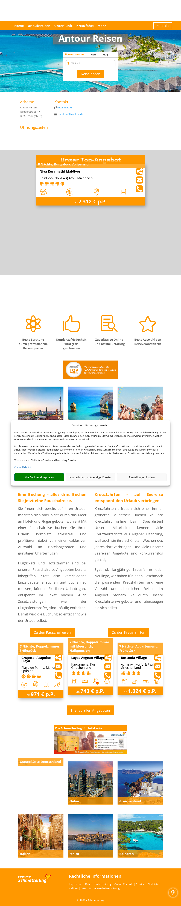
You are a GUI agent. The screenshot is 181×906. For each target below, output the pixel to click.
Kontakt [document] (61, 102)
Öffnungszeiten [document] (34, 127)
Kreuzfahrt (85, 26)
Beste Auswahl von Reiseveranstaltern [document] (147, 342)
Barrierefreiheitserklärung (104, 888)
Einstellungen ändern (142, 477)
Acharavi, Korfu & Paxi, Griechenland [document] (138, 666)
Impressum (75, 884)
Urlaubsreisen (39, 26)
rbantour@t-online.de (70, 114)
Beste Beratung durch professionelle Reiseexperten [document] (33, 344)
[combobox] (91, 64)
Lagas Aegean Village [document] (88, 658)
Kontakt (162, 25)
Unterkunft (63, 26)
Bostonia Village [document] (134, 658)
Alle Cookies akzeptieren (39, 477)
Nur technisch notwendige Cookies (90, 477)
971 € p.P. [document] (43, 694)
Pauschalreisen (74, 54)
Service (140, 884)
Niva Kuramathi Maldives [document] (60, 171)
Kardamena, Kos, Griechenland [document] (84, 666)
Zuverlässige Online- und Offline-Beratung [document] (110, 342)
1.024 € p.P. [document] (142, 690)
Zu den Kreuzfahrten (128, 632)
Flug (105, 54)
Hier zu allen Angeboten (90, 710)
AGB (83, 888)
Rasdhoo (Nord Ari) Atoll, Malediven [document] (66, 178)
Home (19, 26)
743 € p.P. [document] (92, 690)
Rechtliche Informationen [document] (95, 876)
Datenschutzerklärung (98, 884)
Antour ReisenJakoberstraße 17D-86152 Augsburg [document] (31, 112)
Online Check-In (123, 884)
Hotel (94, 54)
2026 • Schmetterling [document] (91, 900)
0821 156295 (64, 107)
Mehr (102, 26)
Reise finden (90, 74)
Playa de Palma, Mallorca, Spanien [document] (40, 669)
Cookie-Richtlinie (23, 467)
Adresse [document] (27, 102)
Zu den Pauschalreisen (52, 632)
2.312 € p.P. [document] (92, 201)
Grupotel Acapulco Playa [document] (36, 659)
